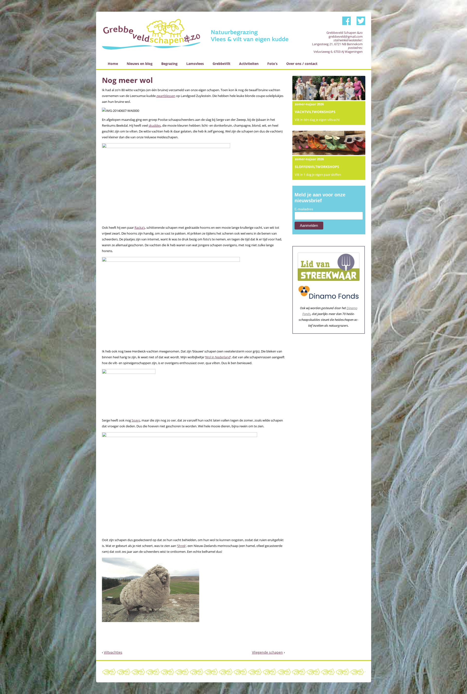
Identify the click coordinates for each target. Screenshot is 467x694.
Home (113, 63)
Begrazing (169, 63)
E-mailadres (304, 209)
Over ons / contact (301, 63)
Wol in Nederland (217, 357)
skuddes (155, 125)
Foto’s (272, 63)
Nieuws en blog (140, 63)
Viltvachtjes (113, 652)
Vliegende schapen (267, 652)
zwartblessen (165, 96)
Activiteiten (249, 63)
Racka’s (140, 227)
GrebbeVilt (221, 63)
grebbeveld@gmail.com (346, 36)
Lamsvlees (195, 63)
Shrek (181, 546)
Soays (136, 420)
